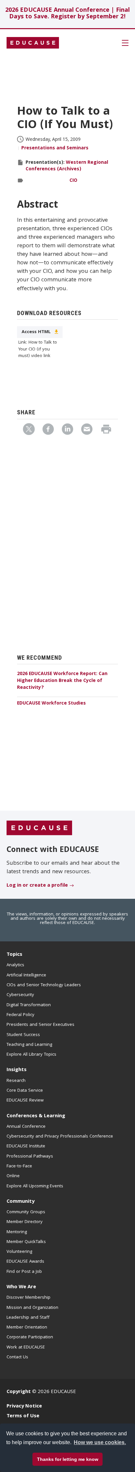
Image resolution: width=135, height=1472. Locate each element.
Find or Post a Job (24, 1271)
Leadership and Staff (28, 1317)
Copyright (19, 1392)
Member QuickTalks (26, 1242)
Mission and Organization (32, 1308)
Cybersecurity (20, 995)
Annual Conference (26, 1126)
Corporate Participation (30, 1337)
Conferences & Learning (36, 1116)
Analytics (15, 965)
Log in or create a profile (37, 885)
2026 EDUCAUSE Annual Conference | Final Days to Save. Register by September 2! (67, 14)
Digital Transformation (29, 1005)
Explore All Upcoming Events (35, 1186)
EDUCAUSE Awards (25, 1261)
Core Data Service (25, 1090)
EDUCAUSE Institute (26, 1146)
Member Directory (25, 1222)
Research (16, 1081)
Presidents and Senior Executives (40, 1025)
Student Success (23, 1035)
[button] (43, 1457)
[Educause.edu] (39, 828)
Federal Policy (20, 1015)
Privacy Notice (24, 1406)
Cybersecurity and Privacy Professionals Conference (60, 1136)
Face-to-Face (19, 1166)
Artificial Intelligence (26, 975)
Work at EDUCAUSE (26, 1347)
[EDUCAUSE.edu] (33, 43)
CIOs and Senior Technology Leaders (44, 985)
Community (20, 1202)
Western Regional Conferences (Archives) (67, 166)
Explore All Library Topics (31, 1054)
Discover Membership (28, 1297)
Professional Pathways (30, 1156)
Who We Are (21, 1287)
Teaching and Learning (29, 1044)
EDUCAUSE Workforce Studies (51, 704)
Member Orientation (27, 1327)
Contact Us (17, 1357)
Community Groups (26, 1212)
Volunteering (19, 1251)
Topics (14, 955)
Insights (17, 1070)
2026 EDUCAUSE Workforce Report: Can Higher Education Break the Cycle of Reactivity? (62, 681)
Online (13, 1176)
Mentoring (17, 1232)
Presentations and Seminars (54, 148)
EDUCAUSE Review (25, 1100)
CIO (73, 181)
